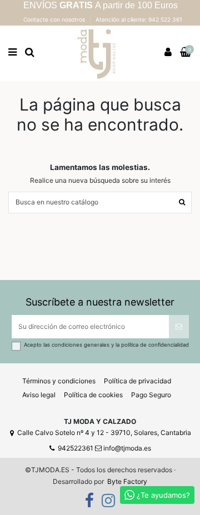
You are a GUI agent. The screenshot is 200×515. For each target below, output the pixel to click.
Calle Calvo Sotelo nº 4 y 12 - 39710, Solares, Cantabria (104, 432)
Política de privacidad (137, 381)
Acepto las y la (106, 345)
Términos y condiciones (59, 381)
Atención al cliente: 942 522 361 (139, 19)
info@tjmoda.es (127, 448)
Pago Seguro (151, 395)
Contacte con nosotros (55, 19)
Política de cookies (93, 395)
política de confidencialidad (155, 345)
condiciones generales (81, 345)
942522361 (75, 448)
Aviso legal (39, 395)
